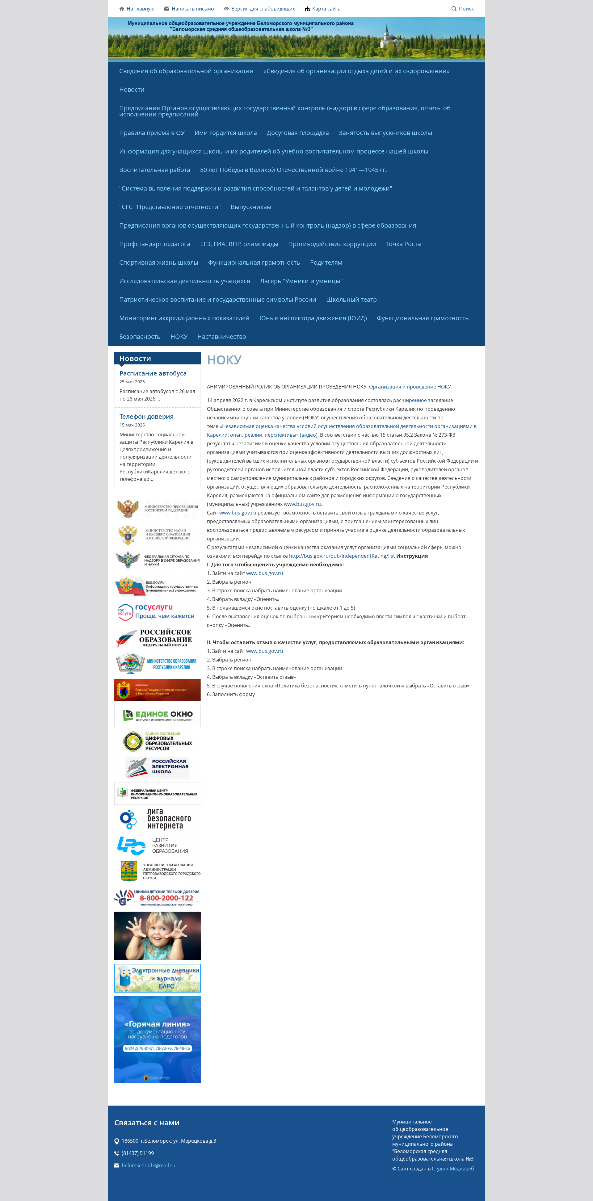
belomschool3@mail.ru (148, 1165)
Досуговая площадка (298, 132)
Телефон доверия (147, 416)
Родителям (326, 262)
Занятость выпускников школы (385, 132)
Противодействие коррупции (332, 244)
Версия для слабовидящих (263, 8)
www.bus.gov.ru (302, 504)
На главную (140, 8)
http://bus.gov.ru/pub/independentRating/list (342, 555)
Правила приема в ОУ (152, 132)
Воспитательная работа (154, 170)
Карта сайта (326, 8)
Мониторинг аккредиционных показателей (184, 318)
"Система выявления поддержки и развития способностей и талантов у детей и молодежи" (255, 188)
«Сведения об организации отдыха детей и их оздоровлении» (356, 71)
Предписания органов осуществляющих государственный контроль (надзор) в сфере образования (267, 225)
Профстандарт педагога (154, 244)
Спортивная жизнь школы (158, 262)
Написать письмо (193, 8)
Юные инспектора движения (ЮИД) (313, 318)
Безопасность (140, 336)
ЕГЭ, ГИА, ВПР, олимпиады (239, 244)
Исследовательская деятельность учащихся (184, 281)
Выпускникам (251, 207)
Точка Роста (403, 244)
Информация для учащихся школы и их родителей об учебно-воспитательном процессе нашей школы (273, 151)
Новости (132, 89)
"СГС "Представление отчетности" (170, 207)
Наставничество (221, 336)
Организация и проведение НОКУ (410, 386)
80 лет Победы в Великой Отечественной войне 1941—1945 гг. (293, 170)
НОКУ (178, 336)
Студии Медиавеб (453, 1168)
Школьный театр (351, 299)
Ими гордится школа (226, 132)
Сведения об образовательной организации (186, 71)
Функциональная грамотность (254, 262)
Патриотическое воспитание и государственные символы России (217, 299)
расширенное (410, 400)
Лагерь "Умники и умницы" (301, 281)
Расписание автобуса (153, 373)
